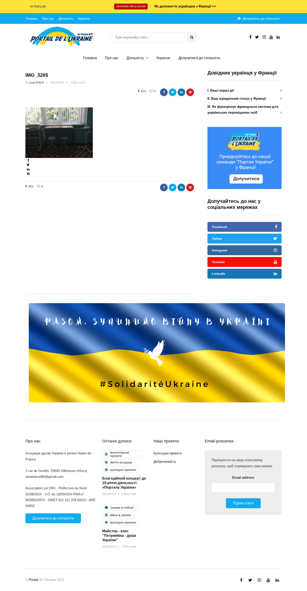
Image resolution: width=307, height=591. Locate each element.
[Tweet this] (172, 92)
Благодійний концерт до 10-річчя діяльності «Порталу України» (124, 482)
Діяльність (65, 18)
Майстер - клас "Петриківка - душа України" (119, 535)
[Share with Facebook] (164, 92)
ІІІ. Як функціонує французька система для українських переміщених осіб (242, 109)
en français (38, 6)
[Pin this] (190, 92)
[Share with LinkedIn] (181, 92)
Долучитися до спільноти (261, 18)
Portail (33, 580)
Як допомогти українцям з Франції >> (185, 6)
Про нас (48, 18)
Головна (31, 18)
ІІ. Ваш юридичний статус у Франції (236, 98)
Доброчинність (165, 461)
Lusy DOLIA (36, 82)
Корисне (84, 18)
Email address (243, 477)
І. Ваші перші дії (220, 90)
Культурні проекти (168, 453)
